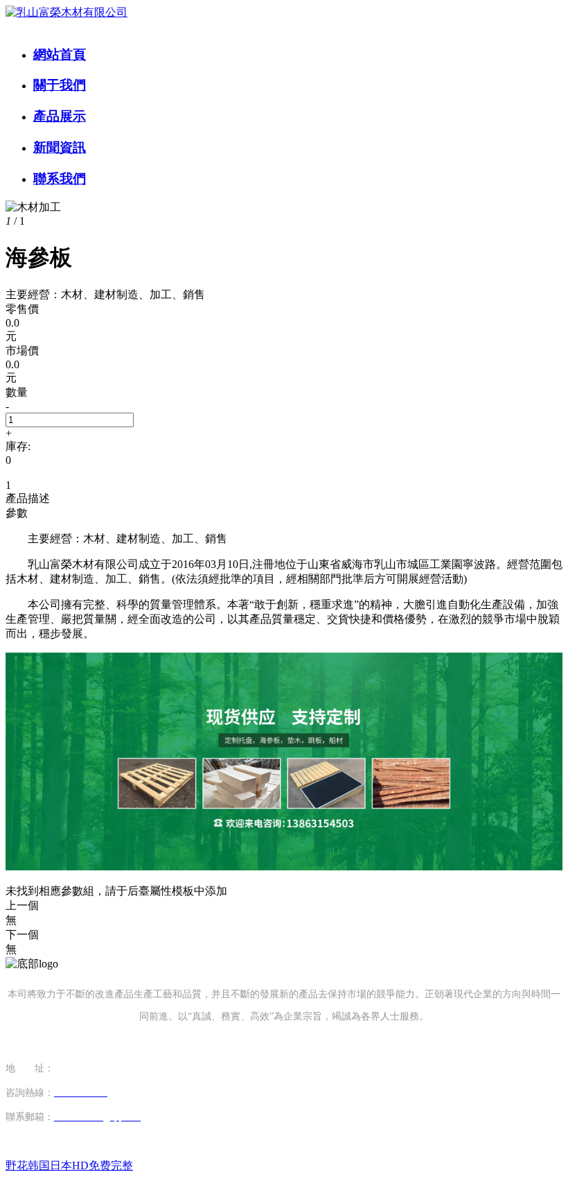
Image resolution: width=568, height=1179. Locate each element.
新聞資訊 (59, 147)
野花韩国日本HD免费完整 (69, 1165)
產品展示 (59, 116)
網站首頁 (59, 54)
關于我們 (59, 85)
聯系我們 (59, 178)
